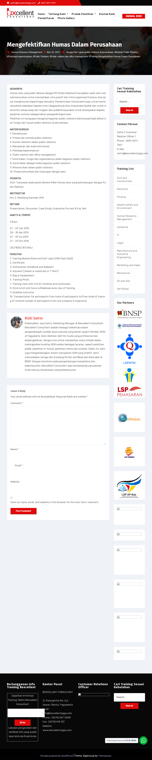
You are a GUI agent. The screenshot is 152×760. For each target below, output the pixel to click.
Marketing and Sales (128, 265)
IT (118, 235)
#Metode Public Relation (126, 52)
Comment (17, 403)
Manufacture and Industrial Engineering (127, 254)
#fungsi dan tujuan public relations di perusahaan (89, 52)
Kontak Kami (107, 14)
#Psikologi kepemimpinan (19, 56)
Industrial (122, 227)
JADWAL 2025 (134, 16)
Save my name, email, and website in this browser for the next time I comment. (55, 502)
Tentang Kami (57, 14)
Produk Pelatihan (83, 14)
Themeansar (104, 755)
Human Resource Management (26, 52)
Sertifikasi (123, 288)
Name (15, 449)
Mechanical (123, 273)
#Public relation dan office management (69, 56)
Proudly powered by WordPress (56, 755)
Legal (120, 242)
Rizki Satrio (34, 318)
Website (15, 481)
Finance (121, 197)
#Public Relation (41, 56)
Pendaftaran (46, 18)
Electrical (122, 189)
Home (41, 14)
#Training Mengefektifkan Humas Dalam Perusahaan (114, 56)
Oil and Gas (123, 281)
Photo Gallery (66, 18)
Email (19, 465)
